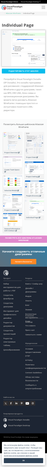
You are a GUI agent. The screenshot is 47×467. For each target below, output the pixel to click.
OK (23, 460)
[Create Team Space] (12, 173)
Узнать (28, 301)
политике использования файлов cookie (21, 456)
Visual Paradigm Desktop (30, 2)
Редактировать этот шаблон (23, 71)
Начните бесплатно (23, 262)
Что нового (30, 325)
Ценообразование (11, 350)
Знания (28, 309)
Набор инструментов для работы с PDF (12, 287)
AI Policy (29, 360)
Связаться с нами (33, 334)
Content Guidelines (33, 372)
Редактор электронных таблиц (9, 342)
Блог (27, 305)
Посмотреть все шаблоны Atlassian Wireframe (23, 239)
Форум (28, 296)
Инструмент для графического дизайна (11, 314)
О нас (27, 321)
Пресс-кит (30, 330)
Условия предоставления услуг (33, 352)
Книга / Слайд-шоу (34, 284)
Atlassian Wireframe (13, 13)
